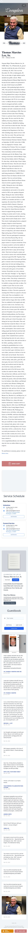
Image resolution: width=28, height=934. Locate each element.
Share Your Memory (10, 603)
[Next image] (25, 644)
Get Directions (14, 516)
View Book (7, 579)
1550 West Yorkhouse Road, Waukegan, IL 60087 (13, 512)
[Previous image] (3, 644)
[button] (14, 644)
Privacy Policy (10, 927)
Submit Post (14, 628)
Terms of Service (18, 927)
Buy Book (15, 579)
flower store (5, 453)
